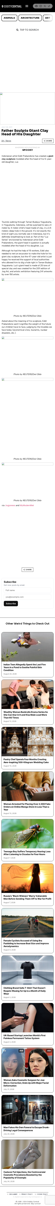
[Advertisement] (27, 63)
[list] (27, 18)
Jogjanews (10, 505)
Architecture (30, 17)
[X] (45, 6)
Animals (9, 17)
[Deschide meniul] (27, 6)
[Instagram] (40, 6)
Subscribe (11, 603)
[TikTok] (49, 6)
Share (49, 141)
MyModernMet (27, 505)
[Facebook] (36, 6)
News (8, 140)
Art (47, 17)
